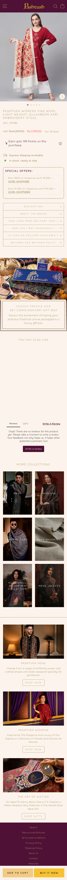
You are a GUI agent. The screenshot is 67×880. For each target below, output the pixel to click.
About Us (34, 853)
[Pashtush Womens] (33, 708)
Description (33, 206)
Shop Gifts (33, 816)
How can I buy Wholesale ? (33, 228)
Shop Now (33, 682)
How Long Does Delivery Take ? (33, 221)
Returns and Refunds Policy (33, 242)
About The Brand (33, 214)
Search (33, 827)
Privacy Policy (33, 842)
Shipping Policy (33, 848)
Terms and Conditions (34, 837)
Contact (33, 858)
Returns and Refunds (33, 832)
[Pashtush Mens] (33, 642)
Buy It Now (49, 872)
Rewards (33, 863)
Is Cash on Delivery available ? (34, 235)
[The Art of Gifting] (33, 775)
